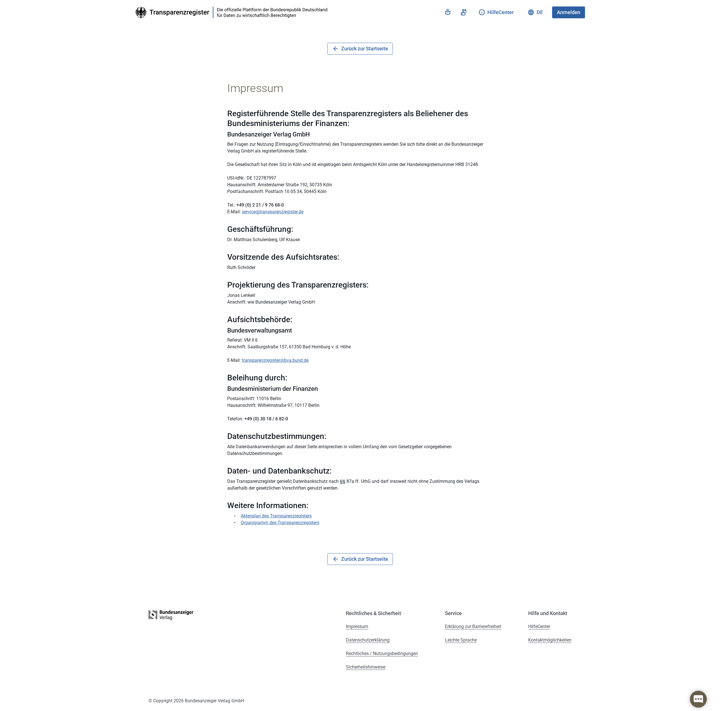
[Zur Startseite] (233, 12)
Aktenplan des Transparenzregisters (276, 516)
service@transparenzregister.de (272, 211)
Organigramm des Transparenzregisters (280, 522)
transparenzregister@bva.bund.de (275, 360)
